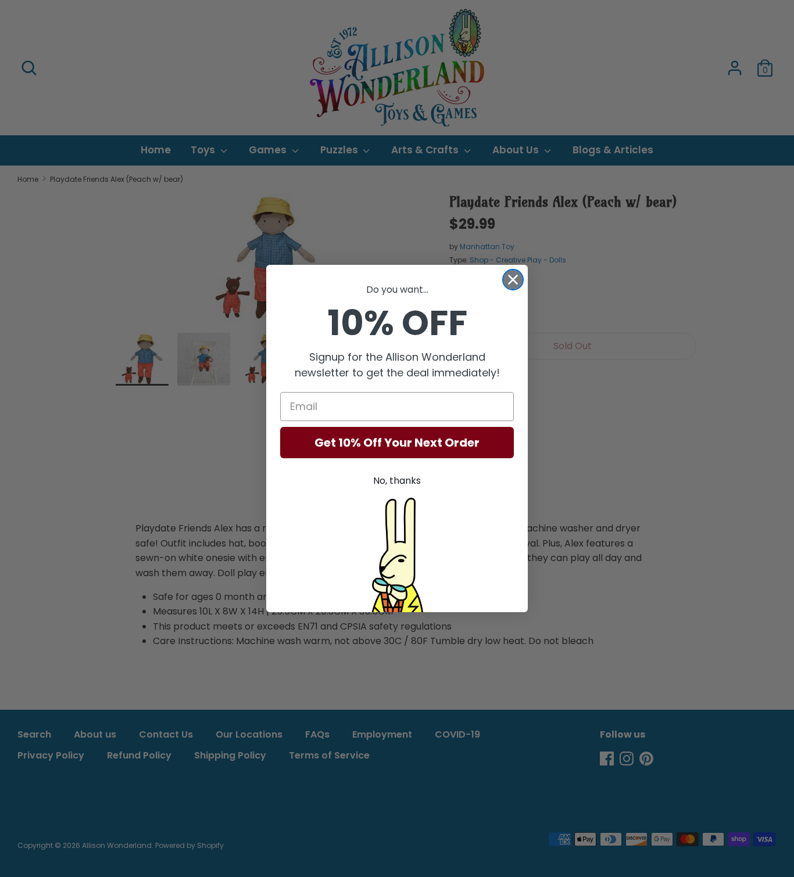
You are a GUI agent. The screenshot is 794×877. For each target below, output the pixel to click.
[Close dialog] (513, 279)
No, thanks (397, 480)
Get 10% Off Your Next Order (397, 442)
